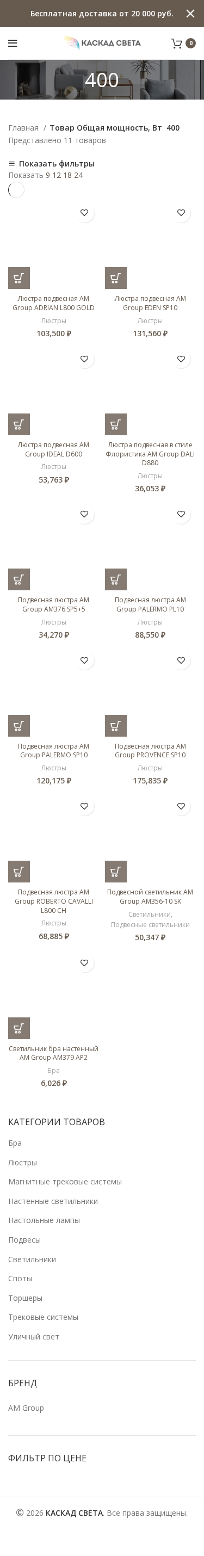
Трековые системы (43, 1317)
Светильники (32, 1259)
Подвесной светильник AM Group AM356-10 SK (150, 896)
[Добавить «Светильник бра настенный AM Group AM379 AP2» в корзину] (19, 1028)
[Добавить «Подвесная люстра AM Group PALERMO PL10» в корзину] (116, 579)
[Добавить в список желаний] (84, 213)
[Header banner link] (85, 13)
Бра (15, 1143)
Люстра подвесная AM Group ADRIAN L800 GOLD (54, 303)
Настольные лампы (44, 1220)
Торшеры (25, 1298)
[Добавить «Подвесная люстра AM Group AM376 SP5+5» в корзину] (19, 579)
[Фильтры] (13, 1542)
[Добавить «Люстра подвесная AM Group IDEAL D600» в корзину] (19, 424)
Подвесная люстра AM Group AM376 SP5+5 (53, 604)
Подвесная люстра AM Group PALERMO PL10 (150, 604)
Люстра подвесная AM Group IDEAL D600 (53, 449)
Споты (20, 1278)
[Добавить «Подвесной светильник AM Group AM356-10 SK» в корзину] (116, 871)
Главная (24, 127)
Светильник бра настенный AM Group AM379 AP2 (53, 1053)
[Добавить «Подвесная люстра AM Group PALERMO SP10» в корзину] (19, 726)
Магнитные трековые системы (65, 1181)
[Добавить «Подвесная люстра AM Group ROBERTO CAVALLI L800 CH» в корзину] (19, 871)
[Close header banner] (190, 13)
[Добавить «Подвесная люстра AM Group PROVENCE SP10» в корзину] (116, 726)
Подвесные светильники (150, 924)
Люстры (22, 1162)
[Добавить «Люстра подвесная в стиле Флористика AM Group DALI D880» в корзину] (116, 424)
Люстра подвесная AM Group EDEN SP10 (150, 303)
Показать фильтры (57, 164)
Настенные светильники (53, 1201)
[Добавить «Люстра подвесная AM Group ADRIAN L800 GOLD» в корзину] (19, 278)
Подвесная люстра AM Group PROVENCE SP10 (150, 751)
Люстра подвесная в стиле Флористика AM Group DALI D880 (150, 454)
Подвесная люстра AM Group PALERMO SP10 (53, 751)
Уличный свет (33, 1336)
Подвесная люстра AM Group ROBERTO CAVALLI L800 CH (54, 901)
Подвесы (24, 1239)
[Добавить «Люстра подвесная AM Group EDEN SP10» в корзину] (116, 278)
